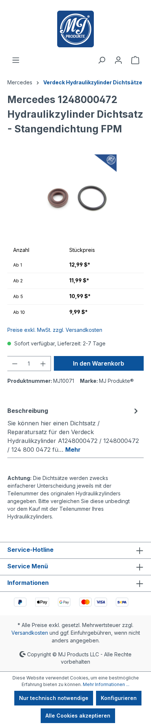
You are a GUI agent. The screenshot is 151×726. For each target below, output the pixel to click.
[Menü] (15, 60)
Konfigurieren (119, 698)
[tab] (73, 430)
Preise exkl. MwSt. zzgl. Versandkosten (54, 330)
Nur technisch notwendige (53, 698)
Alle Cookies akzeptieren (77, 715)
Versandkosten (29, 633)
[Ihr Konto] (118, 60)
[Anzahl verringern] (14, 363)
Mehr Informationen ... (106, 684)
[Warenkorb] (135, 60)
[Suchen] (101, 60)
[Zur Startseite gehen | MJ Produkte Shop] (75, 29)
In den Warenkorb (98, 363)
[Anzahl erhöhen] (43, 363)
